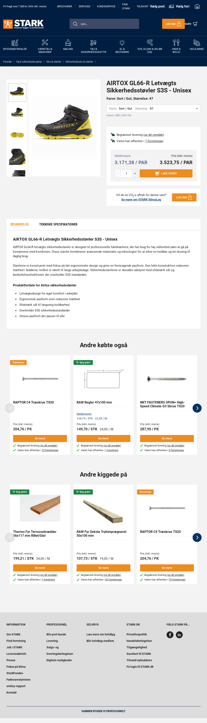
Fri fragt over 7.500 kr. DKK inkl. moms (24, 6)
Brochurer (64, 6)
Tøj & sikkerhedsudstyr (29, 61)
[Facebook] (171, 637)
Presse (10, 660)
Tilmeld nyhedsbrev (139, 660)
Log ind (181, 197)
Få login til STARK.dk (140, 666)
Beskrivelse (20, 224)
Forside (7, 61)
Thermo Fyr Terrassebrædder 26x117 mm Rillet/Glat (34, 534)
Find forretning (16, 640)
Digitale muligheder (59, 660)
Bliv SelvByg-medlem (100, 640)
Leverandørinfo (16, 653)
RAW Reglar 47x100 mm (94, 402)
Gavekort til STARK (139, 653)
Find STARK (126, 6)
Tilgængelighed (137, 647)
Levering (52, 640)
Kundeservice (106, 6)
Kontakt (11, 692)
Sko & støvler (53, 61)
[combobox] (104, 24)
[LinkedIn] (179, 637)
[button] (197, 408)
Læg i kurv (169, 173)
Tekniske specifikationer (58, 224)
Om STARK (13, 634)
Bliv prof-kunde (56, 634)
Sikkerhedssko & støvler (79, 61)
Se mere (40, 438)
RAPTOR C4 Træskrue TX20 (33, 402)
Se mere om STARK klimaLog (141, 199)
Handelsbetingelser (139, 640)
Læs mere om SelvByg (101, 634)
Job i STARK (14, 647)
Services (84, 6)
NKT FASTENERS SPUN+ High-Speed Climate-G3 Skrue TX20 (162, 404)
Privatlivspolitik (137, 634)
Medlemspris (84, 413)
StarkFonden (14, 673)
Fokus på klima (16, 666)
